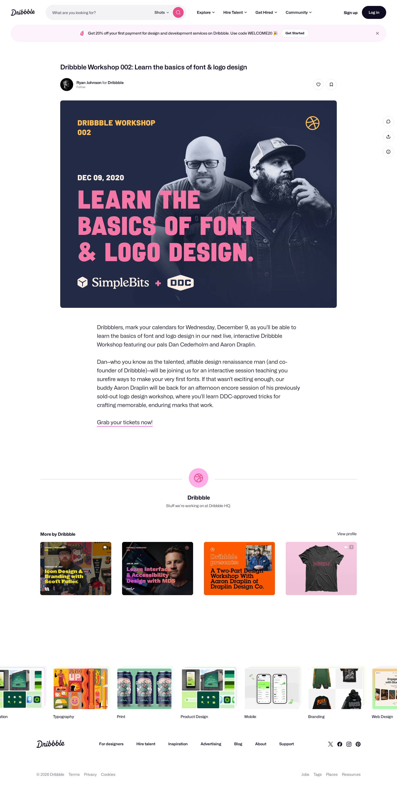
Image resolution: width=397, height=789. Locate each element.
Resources (351, 774)
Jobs (305, 774)
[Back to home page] (23, 12)
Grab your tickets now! (125, 422)
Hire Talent (233, 12)
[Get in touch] (325, 585)
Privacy (90, 774)
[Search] (178, 12)
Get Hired (264, 12)
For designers (111, 743)
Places (332, 774)
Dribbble (116, 82)
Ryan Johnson (89, 82)
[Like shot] (318, 84)
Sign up (351, 12)
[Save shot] (331, 84)
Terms (74, 774)
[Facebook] (339, 743)
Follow (80, 87)
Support (286, 743)
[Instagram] (348, 743)
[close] (377, 33)
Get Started (294, 33)
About (260, 743)
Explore (204, 12)
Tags (318, 774)
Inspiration (178, 743)
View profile (347, 533)
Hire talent (145, 743)
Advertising (211, 743)
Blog (238, 743)
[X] (330, 743)
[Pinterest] (358, 743)
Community (297, 12)
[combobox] (98, 12)
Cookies (108, 774)
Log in (374, 12)
